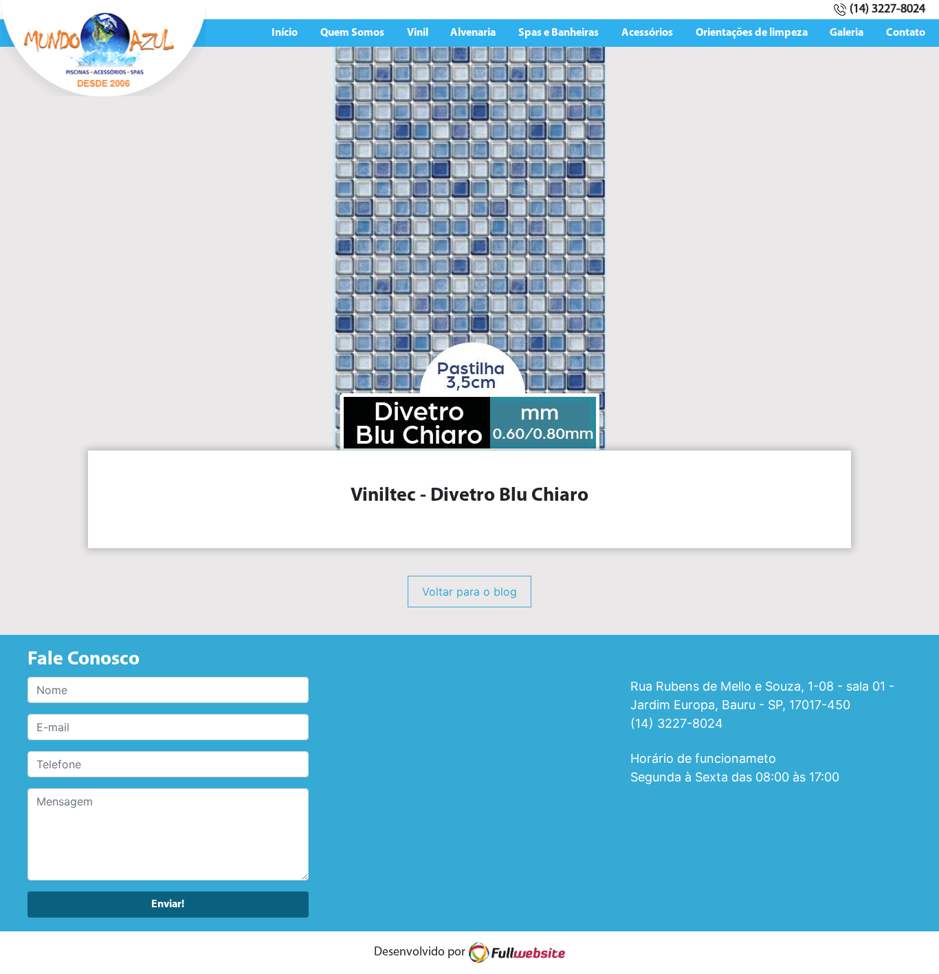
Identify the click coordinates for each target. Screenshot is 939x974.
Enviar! (167, 904)
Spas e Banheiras (558, 33)
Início (285, 33)
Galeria (846, 33)
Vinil (417, 33)
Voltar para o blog (469, 591)
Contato (905, 33)
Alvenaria (473, 33)
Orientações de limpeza (752, 33)
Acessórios (647, 33)
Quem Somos (352, 33)
